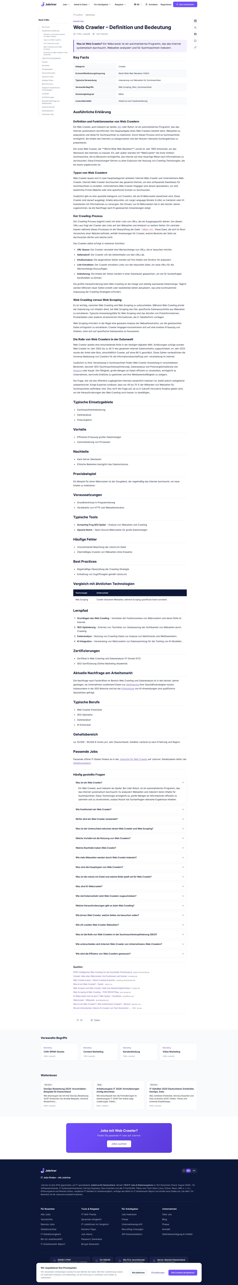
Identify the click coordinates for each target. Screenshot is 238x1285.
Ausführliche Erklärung (50, 31)
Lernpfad (45, 94)
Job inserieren (129, 1214)
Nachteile (45, 65)
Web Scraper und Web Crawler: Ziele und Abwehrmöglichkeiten (101, 988)
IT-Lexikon (78, 15)
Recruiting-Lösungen (132, 1229)
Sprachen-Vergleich (91, 1219)
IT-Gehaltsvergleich (51, 1234)
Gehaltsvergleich (82, 763)
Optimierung (132, 684)
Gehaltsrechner (48, 1229)
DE (188, 1171)
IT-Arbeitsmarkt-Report (144, 1191)
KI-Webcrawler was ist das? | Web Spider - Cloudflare (97, 996)
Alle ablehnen (138, 1272)
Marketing (90, 15)
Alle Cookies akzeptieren (182, 1272)
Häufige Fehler (47, 80)
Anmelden (153, 4)
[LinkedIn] (195, 21)
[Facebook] (195, 34)
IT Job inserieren (185, 4)
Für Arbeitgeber (101, 4)
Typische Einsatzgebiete (51, 58)
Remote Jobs (48, 1224)
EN (194, 1171)
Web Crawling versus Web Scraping (53, 48)
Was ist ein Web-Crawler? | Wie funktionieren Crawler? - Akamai (101, 1004)
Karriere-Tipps (88, 1229)
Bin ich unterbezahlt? (52, 1239)
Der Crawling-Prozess (51, 43)
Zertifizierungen (48, 97)
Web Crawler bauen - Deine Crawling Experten (94, 980)
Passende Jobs (48, 114)
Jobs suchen (119, 1143)
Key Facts (46, 27)
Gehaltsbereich (48, 111)
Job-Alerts (86, 1234)
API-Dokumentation (132, 1234)
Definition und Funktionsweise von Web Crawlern (54, 35)
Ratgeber (119, 4)
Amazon (77, 370)
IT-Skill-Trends (88, 1214)
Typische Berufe (48, 107)
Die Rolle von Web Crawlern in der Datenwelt (55, 54)
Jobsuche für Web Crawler (133, 759)
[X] (195, 27)
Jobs (65, 4)
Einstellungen (158, 1272)
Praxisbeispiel (47, 69)
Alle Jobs (45, 1214)
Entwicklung (127, 688)
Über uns (167, 1214)
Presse (165, 1224)
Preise (125, 1219)
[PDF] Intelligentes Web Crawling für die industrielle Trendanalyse (102, 972)
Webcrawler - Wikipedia (84, 1000)
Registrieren (166, 4)
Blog (164, 1219)
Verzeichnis (47, 1219)
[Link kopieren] (195, 47)
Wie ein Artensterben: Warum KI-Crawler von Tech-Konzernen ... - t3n (104, 1008)
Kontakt (166, 1229)
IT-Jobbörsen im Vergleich (95, 1224)
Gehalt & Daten (80, 4)
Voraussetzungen (48, 73)
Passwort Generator (91, 1239)
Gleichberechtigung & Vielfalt (177, 1234)
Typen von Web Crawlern (52, 40)
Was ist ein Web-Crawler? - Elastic (88, 984)
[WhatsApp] (195, 40)
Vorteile (45, 62)
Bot (119, 126)
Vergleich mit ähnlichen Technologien (51, 89)
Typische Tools (47, 77)
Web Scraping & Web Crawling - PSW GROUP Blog (96, 992)
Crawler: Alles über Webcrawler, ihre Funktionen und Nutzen (100, 976)
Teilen (93, 1019)
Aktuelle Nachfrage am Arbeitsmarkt (51, 102)
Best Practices (47, 84)
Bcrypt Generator (90, 1244)
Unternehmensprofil (132, 1224)
